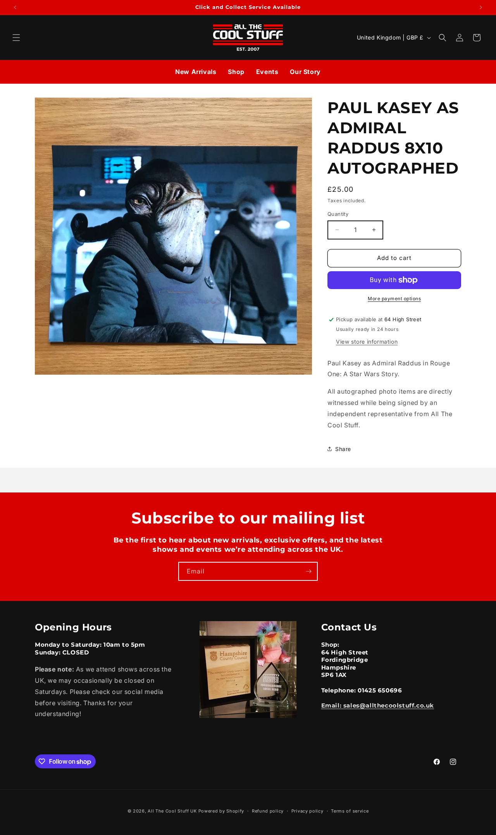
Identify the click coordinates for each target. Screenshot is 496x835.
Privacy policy (307, 811)
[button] (16, 37)
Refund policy (268, 811)
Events (267, 72)
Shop (236, 72)
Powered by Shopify (221, 811)
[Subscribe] (308, 571)
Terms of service (350, 811)
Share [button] (343, 449)
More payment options (394, 298)
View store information (367, 341)
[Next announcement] (480, 7)
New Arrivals (195, 72)
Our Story (305, 72)
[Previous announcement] (15, 7)
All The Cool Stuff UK (172, 811)
